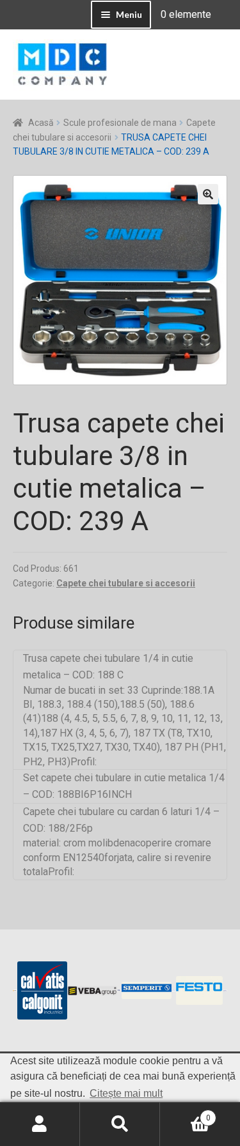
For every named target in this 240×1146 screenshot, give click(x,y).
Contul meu (40, 1124)
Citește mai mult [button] (126, 1093)
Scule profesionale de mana (120, 123)
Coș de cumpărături (185, 1113)
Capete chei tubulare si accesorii (125, 583)
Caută (120, 1124)
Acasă (41, 123)
